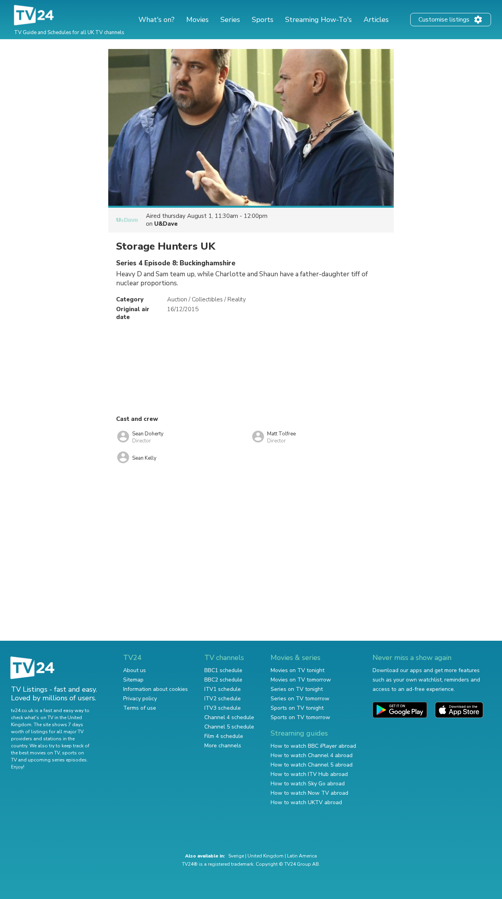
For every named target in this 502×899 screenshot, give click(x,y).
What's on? (156, 19)
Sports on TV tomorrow (300, 717)
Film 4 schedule (223, 736)
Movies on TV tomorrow (301, 679)
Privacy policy (140, 698)
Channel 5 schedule (229, 726)
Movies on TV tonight (297, 670)
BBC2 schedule (223, 679)
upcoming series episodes (57, 760)
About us (134, 670)
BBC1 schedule (223, 670)
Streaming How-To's (318, 19)
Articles (376, 19)
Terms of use (139, 708)
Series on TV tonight (297, 689)
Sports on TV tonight (297, 708)
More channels (222, 745)
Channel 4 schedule (229, 717)
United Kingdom (265, 856)
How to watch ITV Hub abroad (309, 774)
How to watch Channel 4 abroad (312, 755)
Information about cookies (155, 689)
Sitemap (133, 679)
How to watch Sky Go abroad (308, 783)
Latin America (302, 856)
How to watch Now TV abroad (309, 793)
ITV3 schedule (222, 708)
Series (230, 19)
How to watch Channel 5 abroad (312, 764)
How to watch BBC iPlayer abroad (313, 746)
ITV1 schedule (222, 689)
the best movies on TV (35, 753)
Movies (197, 19)
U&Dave (166, 224)
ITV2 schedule (222, 698)
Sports (262, 19)
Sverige (236, 856)
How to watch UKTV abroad (306, 802)
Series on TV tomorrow (300, 698)
